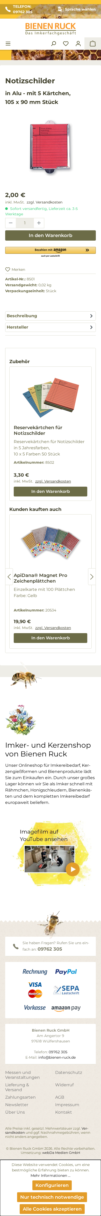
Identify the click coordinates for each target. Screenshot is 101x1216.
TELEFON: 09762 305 (22, 9)
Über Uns (15, 1112)
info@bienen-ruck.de (57, 1057)
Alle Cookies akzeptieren (52, 1209)
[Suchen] (53, 43)
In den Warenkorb (50, 235)
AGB (59, 1097)
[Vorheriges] (9, 576)
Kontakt (63, 1112)
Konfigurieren (52, 1185)
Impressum (67, 1104)
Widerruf (64, 1084)
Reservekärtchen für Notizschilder (38, 430)
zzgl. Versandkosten (44, 202)
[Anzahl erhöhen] (39, 223)
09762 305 (50, 949)
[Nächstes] (92, 576)
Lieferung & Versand (17, 1087)
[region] (50, 152)
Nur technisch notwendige (52, 1197)
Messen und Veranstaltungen (22, 1075)
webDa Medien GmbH (61, 1152)
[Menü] (8, 43)
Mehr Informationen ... (50, 1175)
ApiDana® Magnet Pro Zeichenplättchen (40, 578)
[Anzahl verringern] (10, 223)
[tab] (50, 316)
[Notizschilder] (50, 147)
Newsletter (16, 1104)
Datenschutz (68, 1072)
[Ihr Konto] (78, 43)
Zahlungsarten (20, 1097)
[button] (50, 252)
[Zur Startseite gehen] (50, 29)
